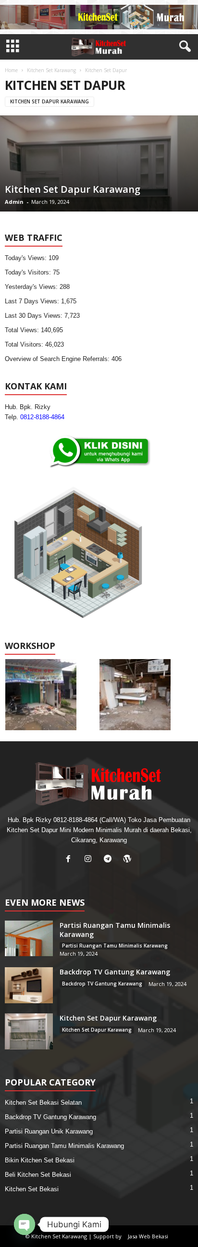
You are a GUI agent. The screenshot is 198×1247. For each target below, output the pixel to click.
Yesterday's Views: (32, 286)
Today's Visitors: (29, 272)
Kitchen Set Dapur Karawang (49, 101)
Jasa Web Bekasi (148, 1236)
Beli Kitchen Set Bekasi (38, 1174)
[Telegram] (110, 859)
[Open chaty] (24, 1224)
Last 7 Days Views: (33, 301)
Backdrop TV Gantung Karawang (115, 971)
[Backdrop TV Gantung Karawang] (29, 985)
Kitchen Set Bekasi (32, 1189)
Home (11, 70)
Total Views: (23, 330)
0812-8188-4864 (42, 417)
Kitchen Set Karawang (51, 70)
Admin (14, 201)
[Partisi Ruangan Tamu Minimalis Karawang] (29, 938)
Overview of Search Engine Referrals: (58, 358)
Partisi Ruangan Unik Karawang (49, 1131)
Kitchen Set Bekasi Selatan (43, 1102)
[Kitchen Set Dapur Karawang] (29, 1031)
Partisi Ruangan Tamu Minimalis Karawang (115, 945)
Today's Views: (27, 258)
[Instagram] (90, 859)
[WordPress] (128, 859)
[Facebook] (70, 859)
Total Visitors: (25, 344)
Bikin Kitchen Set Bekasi (39, 1160)
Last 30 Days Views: (34, 315)
